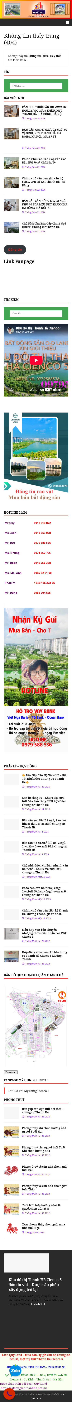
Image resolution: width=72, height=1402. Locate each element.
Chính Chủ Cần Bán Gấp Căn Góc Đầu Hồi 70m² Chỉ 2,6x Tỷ (44, 160)
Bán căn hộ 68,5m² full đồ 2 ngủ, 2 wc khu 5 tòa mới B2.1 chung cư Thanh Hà (44, 846)
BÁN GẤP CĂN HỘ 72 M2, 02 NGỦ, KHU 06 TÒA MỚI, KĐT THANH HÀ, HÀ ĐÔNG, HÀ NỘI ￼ (45, 204)
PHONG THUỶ (14, 1100)
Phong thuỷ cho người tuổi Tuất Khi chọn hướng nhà (43, 1149)
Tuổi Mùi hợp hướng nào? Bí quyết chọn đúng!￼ (41, 1206)
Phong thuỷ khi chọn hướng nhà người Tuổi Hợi (44, 1129)
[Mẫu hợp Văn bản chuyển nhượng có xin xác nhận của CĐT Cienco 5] (11, 937)
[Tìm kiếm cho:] (36, 86)
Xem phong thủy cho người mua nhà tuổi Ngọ (43, 1226)
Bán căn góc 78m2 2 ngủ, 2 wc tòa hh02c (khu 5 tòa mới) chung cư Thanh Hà (44, 823)
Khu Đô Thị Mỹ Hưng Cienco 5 (28, 1091)
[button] (66, 22)
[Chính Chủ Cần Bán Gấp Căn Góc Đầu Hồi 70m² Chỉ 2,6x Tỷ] (11, 166)
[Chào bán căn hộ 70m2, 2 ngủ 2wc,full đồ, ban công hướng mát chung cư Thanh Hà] (11, 895)
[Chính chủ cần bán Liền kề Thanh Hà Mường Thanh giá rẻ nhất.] (11, 918)
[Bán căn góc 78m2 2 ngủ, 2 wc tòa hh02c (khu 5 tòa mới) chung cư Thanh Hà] (11, 828)
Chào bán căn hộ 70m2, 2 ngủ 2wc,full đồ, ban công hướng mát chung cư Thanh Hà (44, 891)
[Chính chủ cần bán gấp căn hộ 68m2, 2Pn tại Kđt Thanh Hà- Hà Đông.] (11, 186)
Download (10, 1072)
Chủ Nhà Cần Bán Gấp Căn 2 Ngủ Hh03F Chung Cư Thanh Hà (44, 225)
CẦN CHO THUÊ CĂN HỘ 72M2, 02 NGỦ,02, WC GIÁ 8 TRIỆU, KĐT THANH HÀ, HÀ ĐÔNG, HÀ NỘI (44, 110)
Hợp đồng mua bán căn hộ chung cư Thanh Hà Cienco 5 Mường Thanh (44, 955)
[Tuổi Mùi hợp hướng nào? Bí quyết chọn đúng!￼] (11, 1213)
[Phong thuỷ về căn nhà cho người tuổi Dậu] (11, 1174)
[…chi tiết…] (38, 1304)
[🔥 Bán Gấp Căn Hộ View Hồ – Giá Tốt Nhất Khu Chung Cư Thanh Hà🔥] (11, 783)
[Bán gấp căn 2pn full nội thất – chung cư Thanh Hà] (11, 1116)
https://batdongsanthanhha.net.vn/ (24, 1388)
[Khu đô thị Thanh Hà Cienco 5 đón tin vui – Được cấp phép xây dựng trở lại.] (36, 1262)
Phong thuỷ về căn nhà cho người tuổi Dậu (44, 1168)
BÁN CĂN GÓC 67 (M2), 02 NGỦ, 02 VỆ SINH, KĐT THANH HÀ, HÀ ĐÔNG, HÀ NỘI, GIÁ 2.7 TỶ (45, 136)
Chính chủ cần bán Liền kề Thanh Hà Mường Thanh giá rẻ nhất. (45, 912)
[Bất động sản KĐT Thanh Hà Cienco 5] (36, 16)
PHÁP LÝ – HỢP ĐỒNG (20, 766)
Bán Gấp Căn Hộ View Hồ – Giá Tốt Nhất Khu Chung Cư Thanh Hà (44, 778)
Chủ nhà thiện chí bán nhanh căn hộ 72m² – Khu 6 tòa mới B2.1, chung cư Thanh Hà (45, 869)
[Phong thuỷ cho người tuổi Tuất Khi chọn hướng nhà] (11, 1155)
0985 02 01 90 (56, 1367)
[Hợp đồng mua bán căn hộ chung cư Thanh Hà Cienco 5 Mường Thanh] (11, 960)
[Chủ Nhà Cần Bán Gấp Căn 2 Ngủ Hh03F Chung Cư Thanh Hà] (11, 231)
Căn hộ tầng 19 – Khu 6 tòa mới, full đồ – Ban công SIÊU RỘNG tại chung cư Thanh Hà (44, 801)
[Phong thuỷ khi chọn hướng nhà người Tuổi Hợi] (11, 1135)
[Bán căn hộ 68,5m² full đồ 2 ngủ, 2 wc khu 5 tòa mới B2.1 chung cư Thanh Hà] (11, 850)
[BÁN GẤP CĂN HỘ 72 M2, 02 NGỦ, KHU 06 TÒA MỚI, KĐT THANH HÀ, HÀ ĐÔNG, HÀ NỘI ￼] (11, 208)
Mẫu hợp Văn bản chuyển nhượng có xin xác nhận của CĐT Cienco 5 (44, 933)
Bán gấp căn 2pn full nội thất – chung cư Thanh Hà (42, 1110)
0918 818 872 (36, 1367)
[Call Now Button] (9, 1394)
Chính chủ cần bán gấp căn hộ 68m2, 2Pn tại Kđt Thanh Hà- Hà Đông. (43, 181)
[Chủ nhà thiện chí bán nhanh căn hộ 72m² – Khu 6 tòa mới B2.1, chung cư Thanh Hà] (11, 873)
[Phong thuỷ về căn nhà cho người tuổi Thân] (11, 1193)
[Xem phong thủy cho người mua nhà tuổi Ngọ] (11, 1232)
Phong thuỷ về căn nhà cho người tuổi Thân (44, 1187)
